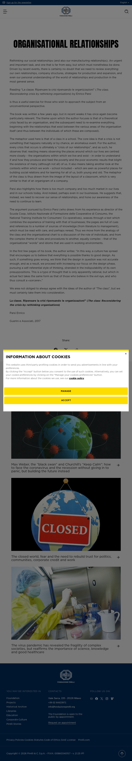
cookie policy (76, 378)
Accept (66, 400)
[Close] (125, 353)
